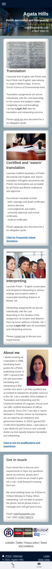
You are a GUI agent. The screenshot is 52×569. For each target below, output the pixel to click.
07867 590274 (25, 517)
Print (8, 556)
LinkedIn (9, 542)
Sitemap (18, 556)
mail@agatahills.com (37, 27)
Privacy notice (31, 542)
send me (18, 119)
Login (46, 556)
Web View (44, 559)
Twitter (19, 542)
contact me (19, 336)
